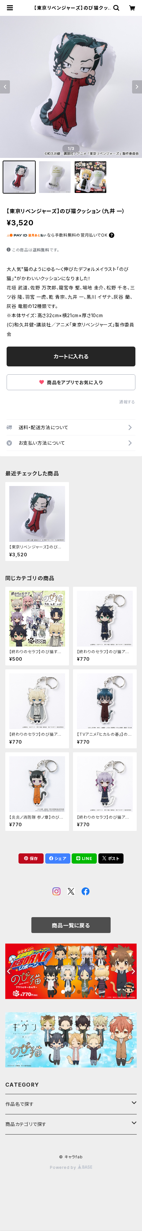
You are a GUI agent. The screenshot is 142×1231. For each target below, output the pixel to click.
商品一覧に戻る (71, 925)
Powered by (64, 1167)
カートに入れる (71, 356)
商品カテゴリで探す (26, 1124)
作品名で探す (19, 1104)
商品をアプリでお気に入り (74, 382)
